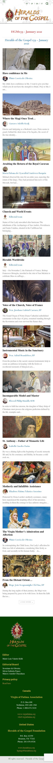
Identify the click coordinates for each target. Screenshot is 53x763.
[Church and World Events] (26, 204)
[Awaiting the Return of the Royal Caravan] (26, 156)
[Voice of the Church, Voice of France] (26, 298)
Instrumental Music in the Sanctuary (23, 350)
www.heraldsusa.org (26, 747)
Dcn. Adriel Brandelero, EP (22, 355)
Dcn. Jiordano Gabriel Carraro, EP (25, 310)
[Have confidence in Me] (26, 66)
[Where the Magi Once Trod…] (26, 111)
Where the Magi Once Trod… (19, 118)
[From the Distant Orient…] (26, 573)
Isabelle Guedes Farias (19, 446)
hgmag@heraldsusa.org (26, 750)
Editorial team (15, 216)
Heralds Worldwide (13, 260)
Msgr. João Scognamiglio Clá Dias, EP (26, 585)
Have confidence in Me (15, 73)
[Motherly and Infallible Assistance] (26, 479)
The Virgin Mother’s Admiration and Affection (23, 533)
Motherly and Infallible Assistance (22, 486)
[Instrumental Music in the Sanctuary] (26, 343)
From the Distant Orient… (17, 580)
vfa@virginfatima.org (26, 717)
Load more (25, 602)
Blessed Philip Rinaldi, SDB (21, 400)
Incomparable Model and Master (21, 395)
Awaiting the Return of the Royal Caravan (26, 164)
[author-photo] (5, 78)
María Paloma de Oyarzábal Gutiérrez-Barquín (24, 173)
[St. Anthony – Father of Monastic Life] (26, 434)
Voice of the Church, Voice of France (23, 305)
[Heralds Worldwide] (26, 252)
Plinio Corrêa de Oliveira (20, 78)
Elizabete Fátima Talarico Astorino (25, 491)
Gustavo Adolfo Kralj (19, 123)
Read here (7, 683)
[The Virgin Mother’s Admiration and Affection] (26, 524)
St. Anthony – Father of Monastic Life (23, 441)
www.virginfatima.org (26, 714)
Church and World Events (17, 211)
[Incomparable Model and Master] (26, 388)
